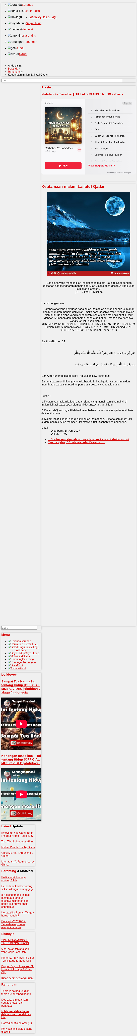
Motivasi (27, 29)
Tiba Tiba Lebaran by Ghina (17, 841)
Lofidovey (35, 17)
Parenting (29, 35)
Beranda (27, 4)
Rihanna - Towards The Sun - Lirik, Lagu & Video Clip (18, 959)
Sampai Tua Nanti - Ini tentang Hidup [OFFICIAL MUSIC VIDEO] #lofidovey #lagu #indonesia (20, 687)
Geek (20, 48)
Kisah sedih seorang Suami (17, 978)
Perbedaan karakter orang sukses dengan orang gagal (17, 888)
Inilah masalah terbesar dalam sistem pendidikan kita (16, 1014)
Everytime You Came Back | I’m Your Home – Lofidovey (17, 834)
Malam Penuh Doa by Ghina (18, 847)
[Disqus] (88, 497)
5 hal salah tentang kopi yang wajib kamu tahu (15, 950)
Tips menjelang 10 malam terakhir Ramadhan (75, 442)
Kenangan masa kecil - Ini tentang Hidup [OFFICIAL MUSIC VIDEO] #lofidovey (21, 759)
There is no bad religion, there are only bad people (16, 992)
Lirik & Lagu (49, 17)
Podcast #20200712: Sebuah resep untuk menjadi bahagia (13, 924)
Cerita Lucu (32, 11)
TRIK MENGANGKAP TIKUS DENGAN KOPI (15, 942)
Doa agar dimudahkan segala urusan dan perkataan (14, 1002)
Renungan (30, 41)
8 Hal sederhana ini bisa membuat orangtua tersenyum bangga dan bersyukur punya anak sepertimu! (15, 900)
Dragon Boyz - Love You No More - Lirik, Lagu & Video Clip (17, 969)
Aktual (23, 54)
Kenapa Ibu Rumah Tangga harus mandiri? (17, 914)
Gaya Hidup (33, 23)
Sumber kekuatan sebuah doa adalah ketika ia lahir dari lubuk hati (89, 439)
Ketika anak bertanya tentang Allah (13, 879)
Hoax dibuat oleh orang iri (16, 1023)
